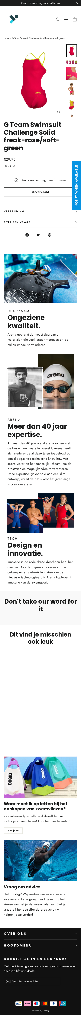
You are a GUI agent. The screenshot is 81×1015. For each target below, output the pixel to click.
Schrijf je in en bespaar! (35, 959)
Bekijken (13, 830)
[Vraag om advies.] (40, 860)
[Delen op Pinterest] (52, 234)
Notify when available (76, 186)
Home (7, 38)
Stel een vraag (17, 222)
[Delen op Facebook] (29, 234)
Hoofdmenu (18, 945)
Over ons (15, 933)
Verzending (14, 211)
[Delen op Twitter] (40, 234)
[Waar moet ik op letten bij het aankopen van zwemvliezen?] (40, 777)
